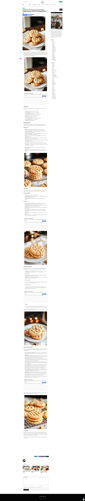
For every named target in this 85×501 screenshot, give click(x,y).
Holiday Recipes (54, 84)
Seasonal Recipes (54, 90)
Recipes (53, 89)
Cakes (51, 4)
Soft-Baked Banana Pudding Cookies (26, 471)
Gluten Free (53, 82)
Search (51, 8)
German (53, 81)
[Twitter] (20, 55)
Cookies (39, 4)
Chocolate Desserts (54, 74)
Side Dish (53, 91)
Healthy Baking (53, 83)
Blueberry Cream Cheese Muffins (35, 471)
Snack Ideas (53, 92)
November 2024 (54, 60)
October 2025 (53, 50)
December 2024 (54, 59)
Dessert (43, 4)
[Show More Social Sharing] (34, 15)
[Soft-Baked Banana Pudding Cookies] (27, 468)
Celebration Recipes (54, 71)
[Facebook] (20, 53)
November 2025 (54, 49)
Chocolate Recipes (54, 75)
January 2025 (53, 58)
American (53, 64)
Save (33, 14)
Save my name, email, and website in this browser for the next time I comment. (32, 487)
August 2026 (53, 41)
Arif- (27, 459)
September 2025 (54, 51)
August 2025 (53, 52)
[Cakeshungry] (42, 2)
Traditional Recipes (54, 97)
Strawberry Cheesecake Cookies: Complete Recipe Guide (44, 472)
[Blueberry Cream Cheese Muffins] (36, 468)
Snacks (53, 93)
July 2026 (53, 42)
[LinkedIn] (20, 57)
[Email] (20, 59)
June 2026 (53, 43)
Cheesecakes (34, 4)
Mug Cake (47, 4)
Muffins (55, 4)
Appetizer (53, 65)
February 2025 (53, 57)
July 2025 (53, 53)
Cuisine (30, 4)
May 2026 (53, 44)
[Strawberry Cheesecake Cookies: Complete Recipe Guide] (45, 468)
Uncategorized (53, 98)
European (53, 80)
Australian (53, 66)
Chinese (53, 73)
